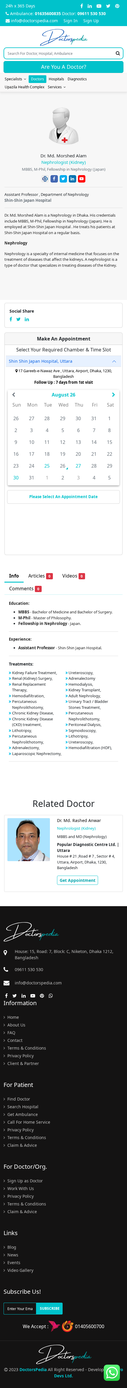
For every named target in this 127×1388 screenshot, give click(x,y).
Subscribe (50, 1308)
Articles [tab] (39, 576)
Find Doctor (18, 1099)
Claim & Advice (21, 1145)
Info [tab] (14, 576)
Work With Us (20, 1188)
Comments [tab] (24, 588)
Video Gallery (19, 1270)
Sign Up (91, 20)
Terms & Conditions (26, 1048)
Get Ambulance (22, 1114)
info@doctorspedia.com (34, 20)
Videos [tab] (72, 576)
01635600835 (48, 13)
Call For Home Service (28, 1122)
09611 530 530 (91, 13)
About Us (15, 1025)
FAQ (10, 1032)
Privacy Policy (20, 1055)
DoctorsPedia (33, 1369)
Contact (14, 1040)
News (12, 1255)
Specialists (14, 78)
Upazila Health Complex (24, 86)
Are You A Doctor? (63, 66)
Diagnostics (77, 78)
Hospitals (56, 78)
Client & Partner (22, 1063)
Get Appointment (77, 880)
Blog (11, 1247)
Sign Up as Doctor (24, 1181)
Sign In (71, 20)
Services (56, 86)
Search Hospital (22, 1106)
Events (13, 1262)
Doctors (37, 78)
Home (12, 1017)
